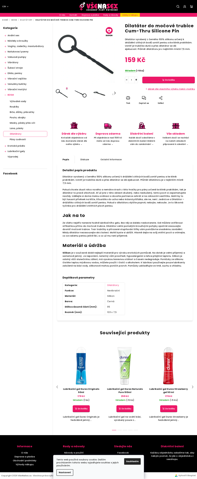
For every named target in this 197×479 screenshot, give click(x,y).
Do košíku (170, 80)
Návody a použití (74, 452)
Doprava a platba (24, 456)
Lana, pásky (16, 128)
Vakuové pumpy (17, 57)
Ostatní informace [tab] (111, 159)
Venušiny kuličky (17, 84)
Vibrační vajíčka (17, 78)
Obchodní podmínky (24, 460)
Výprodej (13, 156)
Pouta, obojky (17, 117)
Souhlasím (132, 461)
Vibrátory (13, 62)
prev (57, 387)
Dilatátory (15, 133)
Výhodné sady (18, 101)
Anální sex (13, 35)
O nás (24, 452)
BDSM (11, 94)
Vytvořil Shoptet (187, 475)
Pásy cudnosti (18, 139)
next (193, 387)
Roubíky (14, 106)
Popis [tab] (66, 159)
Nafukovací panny (18, 51)
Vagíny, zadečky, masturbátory (26, 46)
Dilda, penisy (15, 73)
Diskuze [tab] (84, 159)
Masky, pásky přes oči (22, 122)
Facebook (123, 452)
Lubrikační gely (16, 151)
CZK (4, 6)
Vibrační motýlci (17, 89)
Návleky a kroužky (18, 40)
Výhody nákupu (25, 464)
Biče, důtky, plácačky (22, 112)
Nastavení (65, 472)
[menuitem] (62, 15)
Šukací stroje (15, 67)
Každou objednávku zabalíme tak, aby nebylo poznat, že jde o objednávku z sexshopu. (172, 456)
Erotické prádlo (16, 145)
